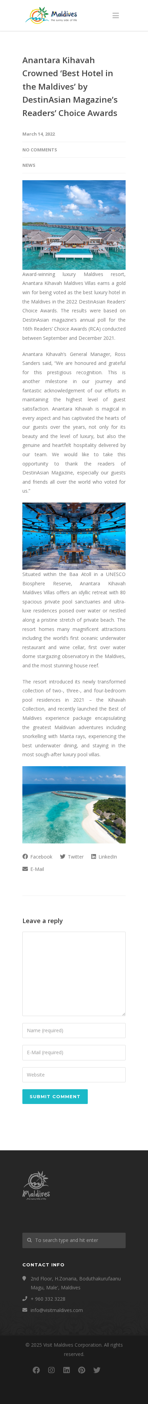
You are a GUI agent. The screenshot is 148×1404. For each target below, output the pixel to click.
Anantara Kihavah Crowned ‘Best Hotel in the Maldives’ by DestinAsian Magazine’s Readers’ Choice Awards (70, 86)
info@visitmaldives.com (57, 1310)
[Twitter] (97, 1370)
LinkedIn (107, 856)
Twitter (75, 856)
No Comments (39, 150)
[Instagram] (51, 1370)
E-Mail (36, 869)
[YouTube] (112, 1370)
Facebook (40, 856)
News (28, 165)
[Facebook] (36, 1370)
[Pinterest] (81, 1370)
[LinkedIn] (66, 1370)
